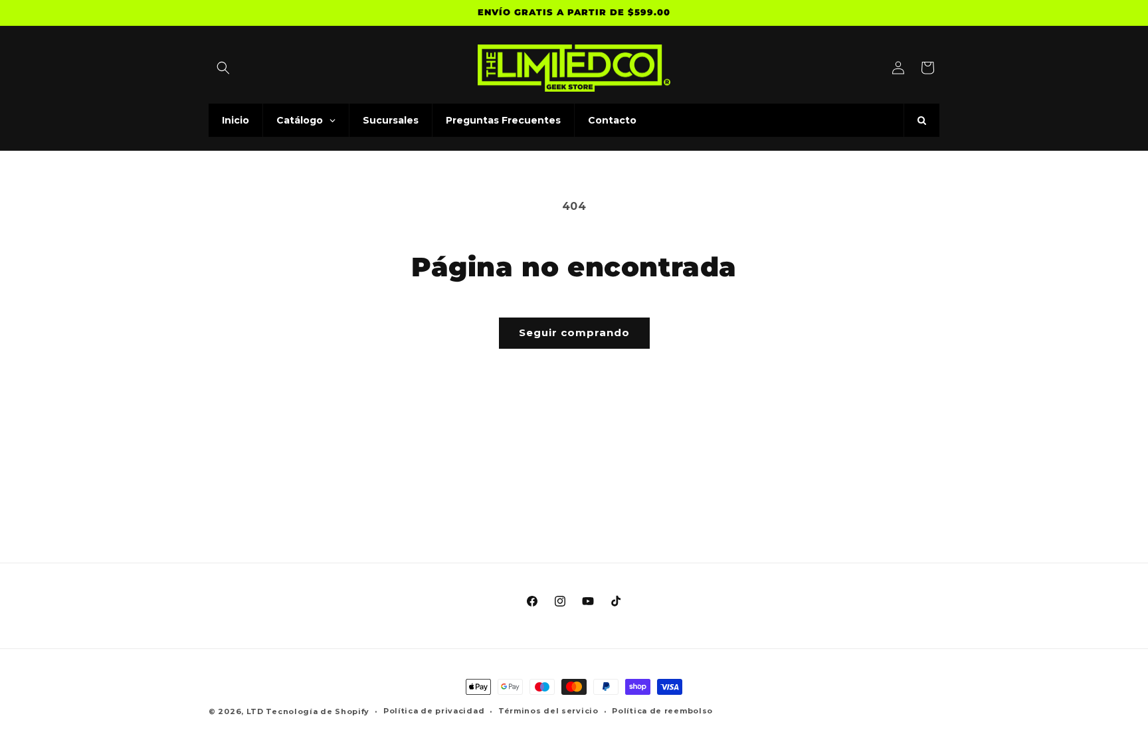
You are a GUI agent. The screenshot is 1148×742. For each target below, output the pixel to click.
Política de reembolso (662, 710)
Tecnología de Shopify (317, 711)
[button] (223, 67)
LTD (256, 711)
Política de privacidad (433, 710)
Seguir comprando (574, 332)
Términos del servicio (548, 710)
